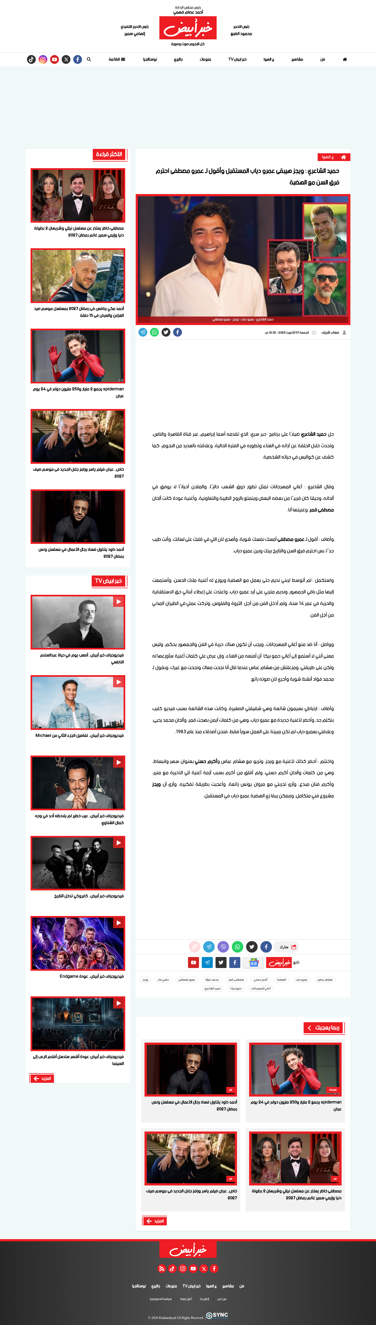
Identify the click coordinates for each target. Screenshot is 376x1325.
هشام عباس (325, 980)
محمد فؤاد (212, 980)
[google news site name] (253, 962)
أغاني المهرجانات (261, 989)
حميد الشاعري (213, 989)
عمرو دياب (302, 980)
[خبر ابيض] (187, 27)
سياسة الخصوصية (161, 1299)
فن (322, 59)
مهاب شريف (330, 332)
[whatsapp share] (154, 332)
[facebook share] (177, 332)
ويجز (145, 980)
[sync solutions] (216, 1318)
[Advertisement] (188, 107)
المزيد (159, 1221)
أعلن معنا (186, 1299)
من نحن (222, 1299)
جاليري (178, 59)
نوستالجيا (150, 59)
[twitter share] (166, 332)
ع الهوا (269, 59)
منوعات (205, 59)
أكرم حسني (260, 980)
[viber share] (142, 332)
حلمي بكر (163, 980)
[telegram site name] (207, 962)
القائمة (114, 59)
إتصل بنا (204, 1299)
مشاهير (297, 59)
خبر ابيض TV (237, 59)
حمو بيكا (235, 989)
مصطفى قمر (236, 980)
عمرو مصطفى (186, 980)
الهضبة (281, 980)
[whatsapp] (194, 947)
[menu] (88, 59)
